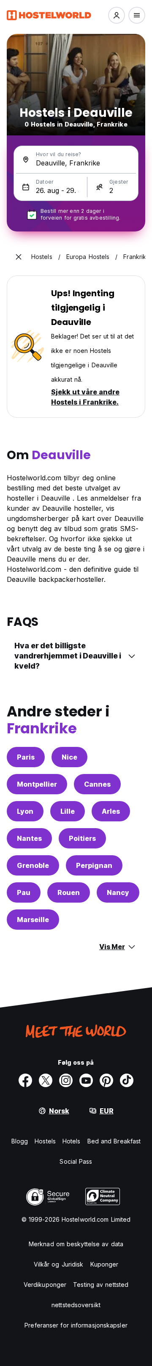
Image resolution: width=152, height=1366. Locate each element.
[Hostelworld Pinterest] (106, 1080)
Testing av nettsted (100, 1284)
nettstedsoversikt (76, 1304)
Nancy (118, 892)
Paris (26, 757)
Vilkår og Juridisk (59, 1264)
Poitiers (82, 838)
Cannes (97, 784)
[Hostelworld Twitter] (45, 1080)
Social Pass (76, 1161)
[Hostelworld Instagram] (66, 1080)
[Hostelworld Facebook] (25, 1080)
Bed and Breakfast (114, 1141)
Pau (23, 892)
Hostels (45, 1141)
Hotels (71, 1141)
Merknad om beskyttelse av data (76, 1244)
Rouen (68, 892)
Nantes (29, 838)
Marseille (33, 919)
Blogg (19, 1141)
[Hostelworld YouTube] (86, 1080)
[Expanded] (18, 257)
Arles (111, 811)
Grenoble (33, 865)
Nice (69, 757)
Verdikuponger (45, 1284)
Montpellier (37, 784)
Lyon (25, 811)
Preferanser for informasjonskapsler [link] (76, 1325)
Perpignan (94, 865)
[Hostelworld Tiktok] (126, 1080)
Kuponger (104, 1264)
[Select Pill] (116, 15)
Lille (67, 811)
